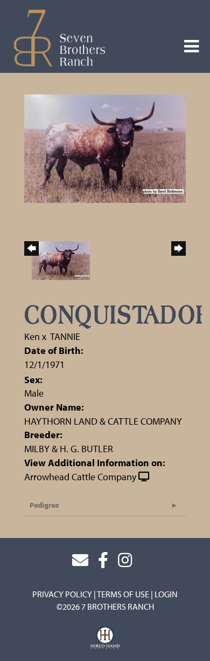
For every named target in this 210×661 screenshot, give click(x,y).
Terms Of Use (123, 594)
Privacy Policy (62, 594)
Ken (32, 336)
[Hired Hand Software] (105, 638)
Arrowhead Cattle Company (80, 477)
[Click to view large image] (105, 147)
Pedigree (44, 505)
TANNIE (65, 336)
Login (166, 594)
